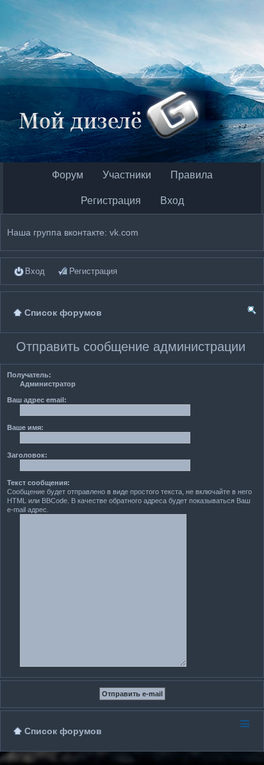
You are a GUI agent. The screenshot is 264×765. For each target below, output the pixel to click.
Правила (191, 174)
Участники (127, 174)
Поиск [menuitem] (252, 312)
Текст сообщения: (38, 482)
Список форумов (63, 731)
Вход (172, 200)
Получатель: (29, 375)
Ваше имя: (25, 427)
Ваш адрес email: (37, 400)
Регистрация (111, 200)
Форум (67, 174)
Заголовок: (27, 455)
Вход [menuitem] (35, 271)
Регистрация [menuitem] (93, 271)
